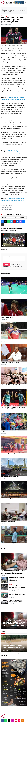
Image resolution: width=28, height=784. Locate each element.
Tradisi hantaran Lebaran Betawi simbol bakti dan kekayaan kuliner (12, 453)
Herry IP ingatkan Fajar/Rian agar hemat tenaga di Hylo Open (12, 316)
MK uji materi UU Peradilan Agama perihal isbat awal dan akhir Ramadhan (17, 579)
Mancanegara (14, 9)
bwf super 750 (22, 217)
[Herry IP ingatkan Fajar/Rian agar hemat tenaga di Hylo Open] (14, 307)
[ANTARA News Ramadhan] (9, 716)
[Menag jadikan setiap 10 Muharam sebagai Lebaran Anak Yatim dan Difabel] (14, 375)
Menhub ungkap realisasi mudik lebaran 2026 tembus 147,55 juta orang (17, 587)
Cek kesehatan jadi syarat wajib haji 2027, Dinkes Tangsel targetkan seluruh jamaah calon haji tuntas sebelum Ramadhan (13, 572)
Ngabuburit (18, 727)
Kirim (6, 264)
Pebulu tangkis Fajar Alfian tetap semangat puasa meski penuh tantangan (13, 339)
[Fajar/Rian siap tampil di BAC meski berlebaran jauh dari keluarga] (14, 285)
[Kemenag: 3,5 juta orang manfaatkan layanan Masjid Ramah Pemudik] (14, 466)
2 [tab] (12, 630)
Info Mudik (18, 732)
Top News (4, 549)
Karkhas (3, 746)
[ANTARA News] (7, 2)
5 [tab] (18, 630)
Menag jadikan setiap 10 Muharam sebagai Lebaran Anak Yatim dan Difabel (13, 384)
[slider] (5, 246)
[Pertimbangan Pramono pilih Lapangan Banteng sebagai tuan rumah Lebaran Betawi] (4, 595)
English (17, 740)
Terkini (3, 725)
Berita (16, 725)
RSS (16, 771)
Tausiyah (17, 737)
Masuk (17, 751)
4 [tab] (16, 630)
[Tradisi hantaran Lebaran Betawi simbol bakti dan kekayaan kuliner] (14, 444)
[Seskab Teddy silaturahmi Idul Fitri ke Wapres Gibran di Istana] (14, 511)
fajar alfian (19, 214)
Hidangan (17, 730)
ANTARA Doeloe (5, 756)
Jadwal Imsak (18, 742)
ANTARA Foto (19, 774)
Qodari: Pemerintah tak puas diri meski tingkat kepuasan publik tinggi (12, 361)
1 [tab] (9, 630)
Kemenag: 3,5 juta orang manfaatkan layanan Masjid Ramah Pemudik (12, 475)
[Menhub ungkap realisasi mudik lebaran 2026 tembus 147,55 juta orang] (4, 586)
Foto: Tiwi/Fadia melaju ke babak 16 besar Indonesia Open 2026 (13, 408)
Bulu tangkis (5, 16)
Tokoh (17, 735)
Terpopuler (4, 730)
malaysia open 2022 (9, 214)
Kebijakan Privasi (19, 759)
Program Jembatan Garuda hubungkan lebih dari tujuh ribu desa (14, 647)
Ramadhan (6, 9)
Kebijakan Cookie (20, 761)
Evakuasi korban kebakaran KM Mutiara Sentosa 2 (14, 702)
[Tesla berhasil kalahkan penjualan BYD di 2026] (4, 602)
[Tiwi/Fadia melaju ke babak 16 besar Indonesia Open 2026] (14, 397)
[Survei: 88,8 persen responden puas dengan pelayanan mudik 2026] (14, 489)
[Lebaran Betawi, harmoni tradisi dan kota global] (14, 422)
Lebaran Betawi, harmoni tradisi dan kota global (13, 430)
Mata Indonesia (5, 754)
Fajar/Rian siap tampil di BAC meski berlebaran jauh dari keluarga (11, 294)
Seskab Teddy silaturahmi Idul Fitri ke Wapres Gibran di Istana (12, 520)
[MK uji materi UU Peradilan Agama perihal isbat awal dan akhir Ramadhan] (4, 579)
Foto (2, 608)
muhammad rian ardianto (9, 217)
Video (10, 584)
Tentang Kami (19, 764)
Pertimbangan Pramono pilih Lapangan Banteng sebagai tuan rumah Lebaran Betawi (17, 594)
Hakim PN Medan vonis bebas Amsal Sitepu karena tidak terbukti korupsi (13, 543)
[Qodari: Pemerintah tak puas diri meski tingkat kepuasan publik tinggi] (14, 352)
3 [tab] (14, 630)
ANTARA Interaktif (6, 751)
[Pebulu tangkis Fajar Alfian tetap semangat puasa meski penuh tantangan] (14, 330)
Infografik (4, 655)
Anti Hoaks (4, 749)
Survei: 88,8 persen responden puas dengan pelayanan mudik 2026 (14, 498)
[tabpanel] (14, 620)
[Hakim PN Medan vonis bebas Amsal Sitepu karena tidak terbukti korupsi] (14, 534)
